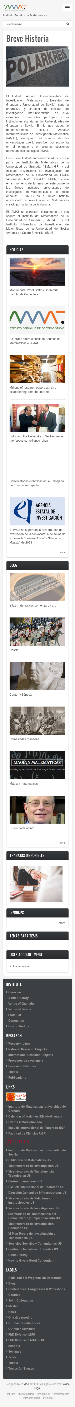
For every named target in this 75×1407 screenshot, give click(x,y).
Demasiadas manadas (24, 739)
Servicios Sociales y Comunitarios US (35, 1243)
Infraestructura (31, 1398)
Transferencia (61, 1394)
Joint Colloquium (20, 1300)
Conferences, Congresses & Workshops (36, 1289)
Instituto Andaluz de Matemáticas (25, 15)
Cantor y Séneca (21, 694)
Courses (14, 1294)
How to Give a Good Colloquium (31, 1260)
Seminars (14, 1351)
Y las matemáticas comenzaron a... (33, 605)
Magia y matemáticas (24, 783)
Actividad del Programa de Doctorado (35, 1277)
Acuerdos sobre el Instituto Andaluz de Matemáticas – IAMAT (35, 341)
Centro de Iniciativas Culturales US (33, 1249)
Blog (11, 1283)
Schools (14, 1346)
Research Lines (19, 1043)
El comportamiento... (23, 828)
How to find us (18, 1026)
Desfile (14, 650)
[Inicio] (15, 7)
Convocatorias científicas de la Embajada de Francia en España (37, 483)
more (62, 552)
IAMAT (25, 1384)
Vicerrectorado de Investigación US (33, 1166)
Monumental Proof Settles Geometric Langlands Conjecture (34, 292)
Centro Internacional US (25, 1181)
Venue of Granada (21, 1003)
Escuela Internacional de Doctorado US (36, 1187)
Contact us (16, 1020)
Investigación (26, 1394)
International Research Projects (30, 1055)
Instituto (10, 1394)
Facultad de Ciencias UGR (27, 1133)
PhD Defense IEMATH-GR (26, 1340)
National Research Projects (27, 1049)
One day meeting (20, 1317)
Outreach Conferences (24, 1323)
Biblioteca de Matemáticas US (29, 1160)
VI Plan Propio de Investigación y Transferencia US (31, 1235)
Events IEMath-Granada (25, 1122)
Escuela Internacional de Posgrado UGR (36, 1127)
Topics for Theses (21, 1368)
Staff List (14, 1015)
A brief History (18, 998)
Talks (12, 1357)
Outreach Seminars (21, 1329)
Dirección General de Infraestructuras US (37, 1192)
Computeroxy (18, 1255)
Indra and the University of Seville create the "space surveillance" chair (36, 438)
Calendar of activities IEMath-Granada (35, 1116)
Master (13, 1306)
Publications (17, 1077)
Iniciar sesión (21, 966)
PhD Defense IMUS (21, 1334)
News (12, 1312)
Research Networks (22, 1066)
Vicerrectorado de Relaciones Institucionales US (29, 1200)
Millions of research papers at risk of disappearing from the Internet (33, 389)
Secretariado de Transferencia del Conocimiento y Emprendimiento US (34, 1216)
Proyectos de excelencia (25, 1060)
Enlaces (47, 1398)
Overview (14, 992)
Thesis (13, 1072)
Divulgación (43, 1394)
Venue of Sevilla (19, 1009)
